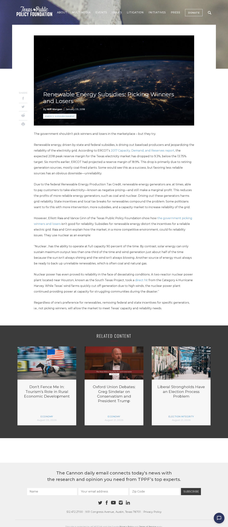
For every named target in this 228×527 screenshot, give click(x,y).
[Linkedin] (128, 503)
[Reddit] (23, 115)
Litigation (135, 12)
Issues (117, 12)
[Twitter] (23, 107)
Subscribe (191, 491)
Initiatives (157, 12)
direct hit (141, 280)
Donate (194, 12)
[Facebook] (23, 99)
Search (209, 12)
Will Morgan (54, 109)
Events (101, 12)
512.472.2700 (75, 511)
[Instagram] (121, 503)
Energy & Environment (60, 116)
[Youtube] (113, 503)
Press (175, 12)
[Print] (23, 124)
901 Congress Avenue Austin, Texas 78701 (113, 511)
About (62, 12)
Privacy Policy (152, 511)
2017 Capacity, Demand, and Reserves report (142, 150)
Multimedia (81, 12)
